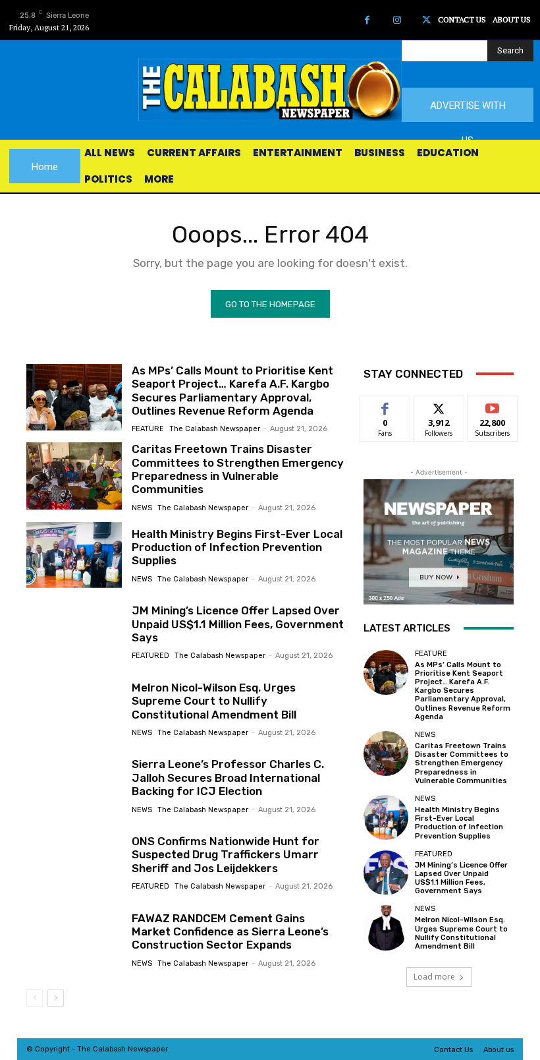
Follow (438, 406)
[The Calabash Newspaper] (270, 90)
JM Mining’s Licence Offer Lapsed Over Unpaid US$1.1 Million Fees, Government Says (238, 624)
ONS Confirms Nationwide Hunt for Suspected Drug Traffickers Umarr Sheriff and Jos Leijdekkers (225, 855)
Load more (434, 976)
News (142, 508)
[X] (426, 20)
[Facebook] (367, 20)
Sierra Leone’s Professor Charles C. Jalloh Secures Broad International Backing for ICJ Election (228, 777)
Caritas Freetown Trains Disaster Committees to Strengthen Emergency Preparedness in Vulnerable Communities (238, 469)
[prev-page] (34, 998)
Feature (148, 428)
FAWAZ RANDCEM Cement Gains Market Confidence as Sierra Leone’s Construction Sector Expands (230, 932)
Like (385, 406)
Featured (150, 655)
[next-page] (55, 998)
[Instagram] (396, 20)
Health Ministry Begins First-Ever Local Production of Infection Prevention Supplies (237, 547)
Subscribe (492, 406)
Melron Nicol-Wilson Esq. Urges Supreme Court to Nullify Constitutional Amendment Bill (214, 701)
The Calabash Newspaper (214, 429)
